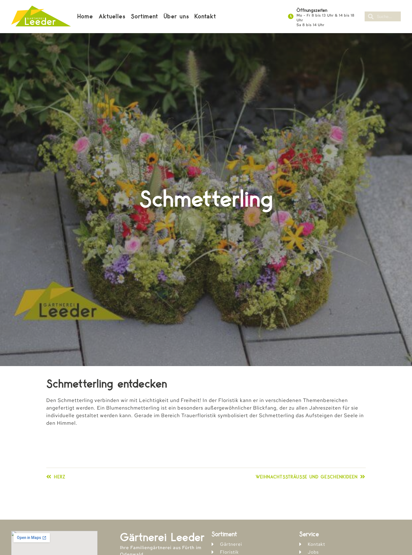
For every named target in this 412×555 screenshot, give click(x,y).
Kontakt (205, 16)
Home (85, 16)
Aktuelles (112, 16)
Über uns (176, 16)
